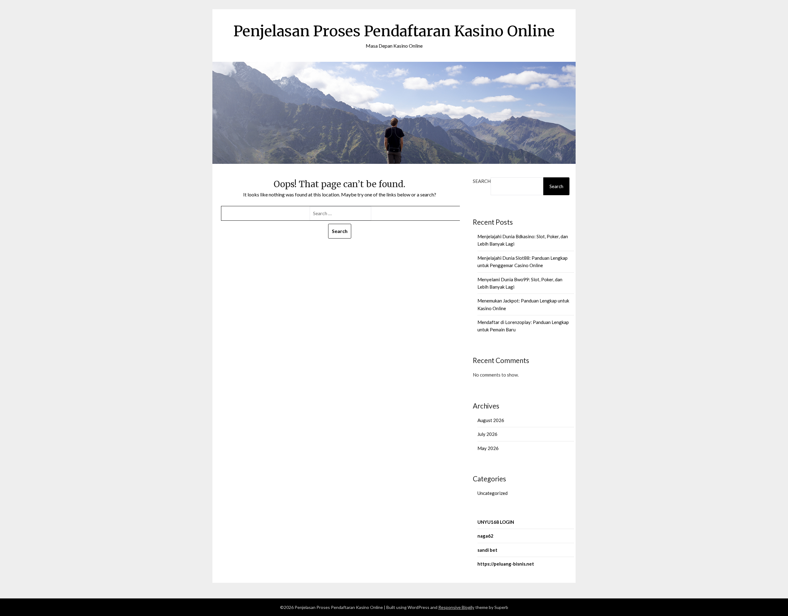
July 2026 (487, 434)
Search (482, 181)
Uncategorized (492, 493)
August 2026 (490, 420)
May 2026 (488, 448)
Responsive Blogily (456, 607)
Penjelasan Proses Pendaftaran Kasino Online (394, 31)
